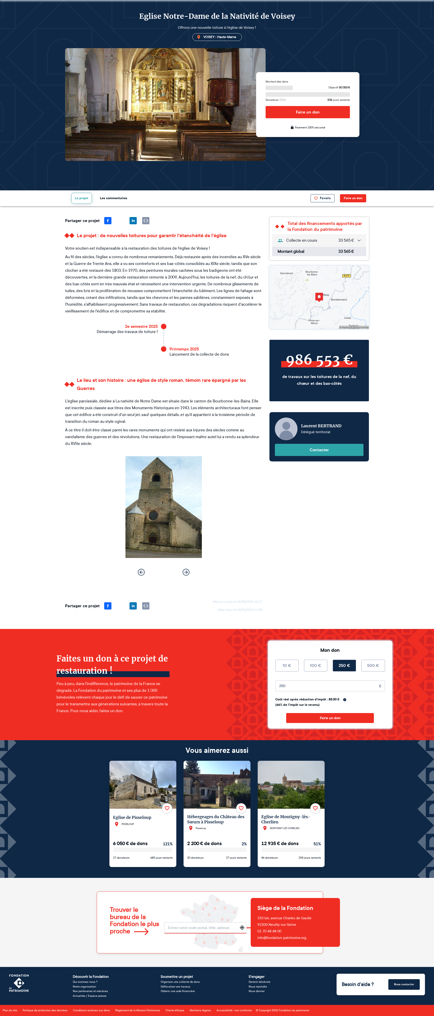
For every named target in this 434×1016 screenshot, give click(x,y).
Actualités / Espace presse (89, 995)
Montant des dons (277, 81)
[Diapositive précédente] (141, 572)
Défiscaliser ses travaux (175, 986)
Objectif (339, 87)
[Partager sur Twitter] (120, 220)
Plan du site (10, 1010)
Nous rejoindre (258, 986)
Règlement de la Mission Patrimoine (137, 1010)
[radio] (287, 665)
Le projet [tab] (81, 198)
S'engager (256, 976)
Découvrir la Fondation (91, 976)
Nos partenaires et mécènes (90, 991)
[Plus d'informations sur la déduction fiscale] (345, 700)
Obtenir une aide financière (178, 991)
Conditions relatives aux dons (91, 1010)
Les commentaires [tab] (113, 198)
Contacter (319, 450)
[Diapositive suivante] (186, 572)
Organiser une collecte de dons (180, 981)
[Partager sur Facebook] (107, 220)
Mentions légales (200, 1010)
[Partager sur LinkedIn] (133, 220)
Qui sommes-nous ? (85, 981)
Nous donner (257, 991)
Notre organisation (84, 986)
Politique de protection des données (45, 1010)
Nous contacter (404, 984)
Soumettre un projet (177, 976)
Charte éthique (174, 1010)
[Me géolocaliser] (242, 927)
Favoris (325, 198)
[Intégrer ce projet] (145, 220)
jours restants (339, 100)
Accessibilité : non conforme (234, 1010)
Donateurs (272, 100)
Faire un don (308, 112)
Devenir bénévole (259, 981)
